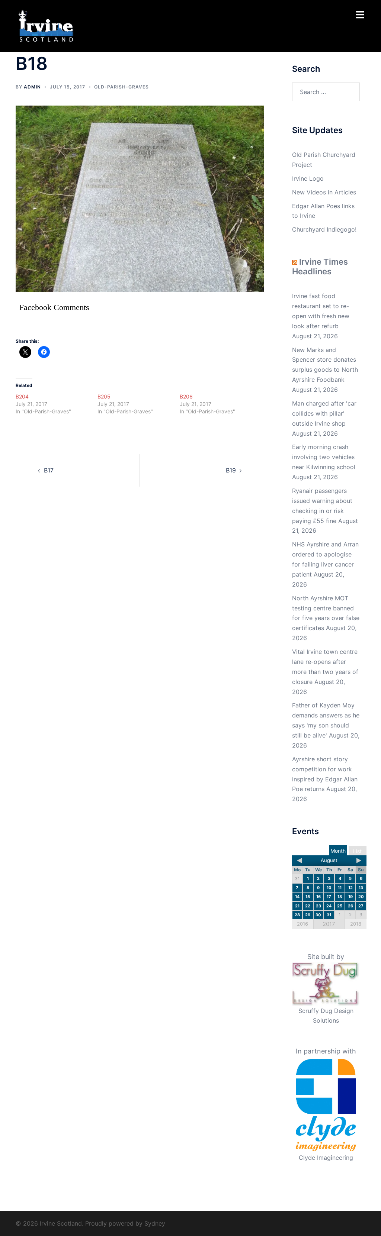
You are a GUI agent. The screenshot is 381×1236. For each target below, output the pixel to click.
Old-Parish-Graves (121, 87)
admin (32, 87)
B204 (22, 396)
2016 (302, 924)
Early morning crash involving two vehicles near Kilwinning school (323, 457)
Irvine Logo (308, 178)
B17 (49, 470)
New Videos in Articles (324, 192)
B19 (231, 470)
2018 (355, 924)
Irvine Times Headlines (320, 266)
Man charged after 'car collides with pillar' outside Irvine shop (324, 413)
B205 (104, 396)
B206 (186, 396)
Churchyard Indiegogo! (324, 229)
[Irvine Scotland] (46, 25)
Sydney (154, 1223)
